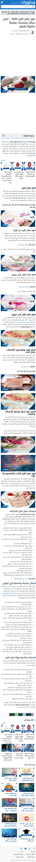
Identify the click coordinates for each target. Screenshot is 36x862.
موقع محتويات (13, 153)
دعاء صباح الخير (25, 366)
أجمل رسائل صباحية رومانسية (11, 593)
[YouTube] (25, 848)
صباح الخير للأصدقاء (17, 198)
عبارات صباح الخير (23, 244)
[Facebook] (33, 848)
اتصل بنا (33, 852)
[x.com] (29, 848)
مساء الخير (32, 485)
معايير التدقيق (31, 857)
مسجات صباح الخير (24, 287)
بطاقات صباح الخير (26, 141)
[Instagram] (21, 848)
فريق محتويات (19, 857)
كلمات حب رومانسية (7, 586)
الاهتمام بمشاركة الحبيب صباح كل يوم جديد (18, 321)
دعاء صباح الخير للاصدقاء (21, 578)
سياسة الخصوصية (18, 854)
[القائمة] (2, 2)
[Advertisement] (18, 56)
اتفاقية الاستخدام (30, 854)
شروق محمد (15, 30)
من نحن (21, 852)
